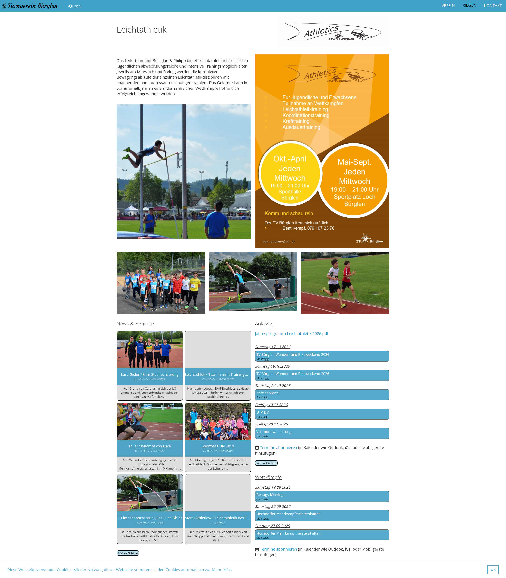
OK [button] (493, 569)
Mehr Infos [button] (222, 569)
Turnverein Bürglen (33, 5)
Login (76, 6)
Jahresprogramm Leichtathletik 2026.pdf (291, 333)
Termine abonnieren (278, 447)
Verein (448, 5)
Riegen (469, 5)
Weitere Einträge (128, 553)
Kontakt (493, 5)
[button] (322, 356)
